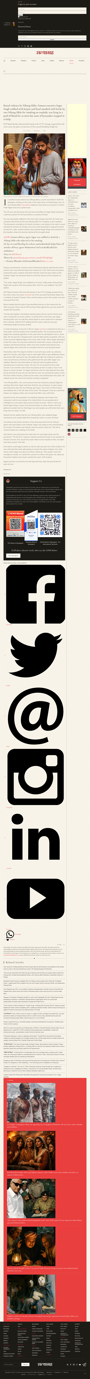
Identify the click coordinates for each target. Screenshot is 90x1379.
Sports (48, 1347)
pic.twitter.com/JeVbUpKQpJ (39, 257)
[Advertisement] (45, 89)
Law (47, 1329)
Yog (19, 1326)
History (11, 1080)
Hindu (20, 1349)
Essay (62, 1354)
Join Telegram (77, 416)
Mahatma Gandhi (37, 1336)
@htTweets (16, 254)
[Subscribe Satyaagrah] (77, 167)
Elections (49, 1331)
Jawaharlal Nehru (36, 1339)
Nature (48, 1336)
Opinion (61, 61)
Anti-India (64, 1326)
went (41, 329)
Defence (34, 1355)
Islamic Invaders (37, 1331)
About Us (49, 1372)
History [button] (33, 61)
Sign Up (25, 1364)
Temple (77, 284)
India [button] (42, 61)
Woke (48, 1352)
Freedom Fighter (9, 1354)
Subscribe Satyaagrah (77, 182)
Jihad (48, 1326)
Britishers (35, 1324)
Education (49, 1324)
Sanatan (78, 1340)
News (76, 215)
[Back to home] (45, 52)
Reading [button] (81, 61)
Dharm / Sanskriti (7, 1348)
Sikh (44, 131)
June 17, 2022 (47, 261)
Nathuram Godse (23, 1337)
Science (48, 1345)
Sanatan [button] (13, 61)
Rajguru (20, 1342)
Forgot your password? (24, 18)
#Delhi (7, 237)
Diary (34, 1326)
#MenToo (49, 1350)
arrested (28, 295)
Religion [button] (23, 61)
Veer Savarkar (22, 1339)
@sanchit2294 (19, 257)
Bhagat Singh (22, 1331)
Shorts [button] (71, 61)
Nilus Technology (39, 1372)
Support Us (7, 25)
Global (63, 1356)
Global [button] (52, 61)
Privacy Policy (32, 1374)
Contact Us (58, 1372)
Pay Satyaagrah (13, 556)
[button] (4, 71)
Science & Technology (65, 1334)
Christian (21, 1346)
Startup (77, 1351)
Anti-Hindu (35, 1348)
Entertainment (51, 1333)
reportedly (25, 205)
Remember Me (23, 17)
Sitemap (49, 1374)
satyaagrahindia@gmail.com (11, 955)
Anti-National (36, 1350)
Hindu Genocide (37, 1329)
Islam (19, 1351)
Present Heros (8, 1356)
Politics (49, 1343)
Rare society (79, 1338)
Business (35, 1353)
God (5, 1351)
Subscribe (7, 23)
